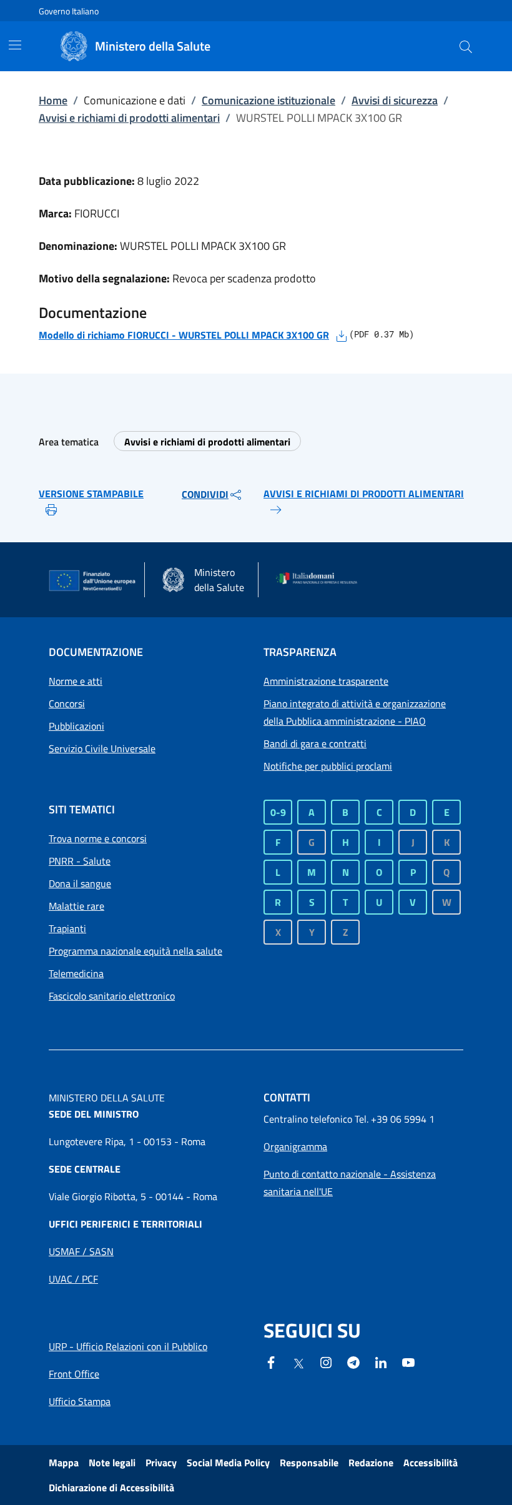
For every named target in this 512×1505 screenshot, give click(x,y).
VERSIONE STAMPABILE (91, 493)
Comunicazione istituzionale (268, 100)
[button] (465, 46)
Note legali (112, 1462)
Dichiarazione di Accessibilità (111, 1487)
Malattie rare (76, 905)
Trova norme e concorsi (98, 838)
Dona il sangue (80, 883)
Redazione (370, 1462)
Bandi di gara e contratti (315, 743)
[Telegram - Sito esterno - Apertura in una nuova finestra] (353, 1361)
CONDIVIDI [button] (205, 494)
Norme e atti (75, 680)
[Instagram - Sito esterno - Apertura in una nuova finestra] (325, 1361)
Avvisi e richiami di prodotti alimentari (129, 117)
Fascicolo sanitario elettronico (112, 995)
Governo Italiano (69, 10)
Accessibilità (430, 1462)
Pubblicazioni (76, 725)
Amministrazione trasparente (325, 680)
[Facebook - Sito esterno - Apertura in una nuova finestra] (270, 1361)
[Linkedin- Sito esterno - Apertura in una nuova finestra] (380, 1361)
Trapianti (67, 928)
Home (53, 100)
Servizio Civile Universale (102, 748)
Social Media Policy (228, 1462)
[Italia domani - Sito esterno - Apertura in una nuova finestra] (320, 579)
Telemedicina (76, 973)
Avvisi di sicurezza (395, 100)
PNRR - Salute (80, 860)
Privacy (161, 1462)
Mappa (64, 1462)
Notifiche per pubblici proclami (327, 765)
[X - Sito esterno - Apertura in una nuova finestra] (298, 1362)
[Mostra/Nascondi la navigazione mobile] (14, 44)
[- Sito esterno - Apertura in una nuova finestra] (408, 1361)
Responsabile (309, 1462)
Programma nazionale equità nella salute (135, 950)
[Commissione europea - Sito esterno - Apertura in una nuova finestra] (93, 581)
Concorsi (67, 703)
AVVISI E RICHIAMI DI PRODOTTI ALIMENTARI (363, 493)
